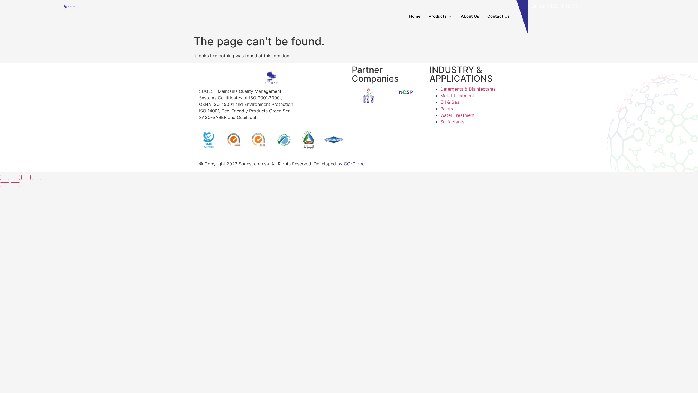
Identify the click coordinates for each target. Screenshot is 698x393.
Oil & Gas (449, 102)
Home (414, 16)
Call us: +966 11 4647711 (556, 6)
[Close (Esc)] (4, 177)
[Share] (15, 177)
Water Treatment (457, 115)
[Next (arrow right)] (15, 184)
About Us (470, 16)
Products (438, 16)
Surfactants (452, 121)
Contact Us (498, 16)
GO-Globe (354, 163)
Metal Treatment (457, 95)
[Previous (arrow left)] (4, 184)
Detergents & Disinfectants (468, 89)
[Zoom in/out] (36, 177)
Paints (446, 108)
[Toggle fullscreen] (26, 177)
